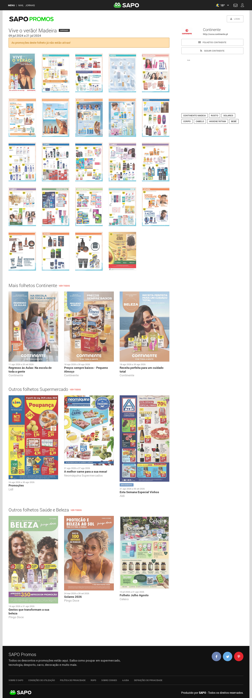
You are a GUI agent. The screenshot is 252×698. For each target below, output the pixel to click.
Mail (21, 5)
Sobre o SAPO (16, 680)
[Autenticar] (235, 6)
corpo (187, 121)
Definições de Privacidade (148, 680)
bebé (234, 121)
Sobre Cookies (109, 680)
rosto (214, 115)
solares (228, 115)
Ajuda (125, 680)
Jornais (30, 5)
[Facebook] (216, 656)
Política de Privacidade (73, 680)
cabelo (200, 121)
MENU (11, 5)
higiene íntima (217, 121)
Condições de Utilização (41, 680)
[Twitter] (227, 656)
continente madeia (194, 115)
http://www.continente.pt (215, 34)
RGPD (93, 680)
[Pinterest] (238, 656)
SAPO (21, 693)
